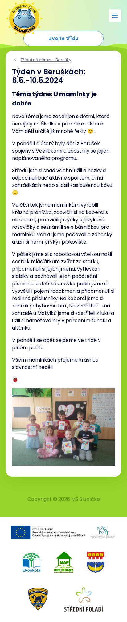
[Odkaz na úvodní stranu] (21, 15)
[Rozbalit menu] (115, 15)
